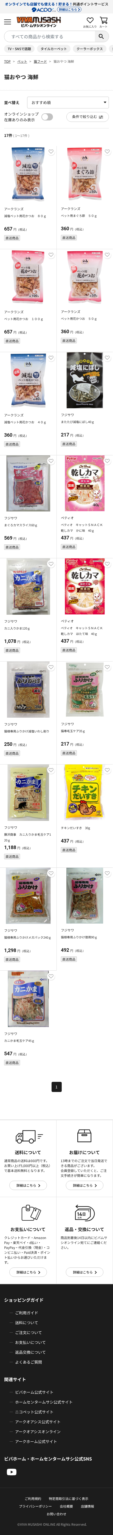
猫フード (40, 61)
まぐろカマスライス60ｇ (21, 525)
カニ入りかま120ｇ (17, 628)
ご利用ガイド (26, 1312)
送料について (26, 1322)
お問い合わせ (56, 1513)
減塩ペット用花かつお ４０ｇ (25, 422)
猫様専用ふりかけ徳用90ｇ (79, 937)
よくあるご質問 (28, 1362)
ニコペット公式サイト (34, 1412)
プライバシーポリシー (35, 1506)
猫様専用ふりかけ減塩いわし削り (26, 731)
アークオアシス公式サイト (38, 1421)
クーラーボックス (90, 48)
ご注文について (28, 1332)
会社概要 (66, 1506)
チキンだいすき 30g (75, 828)
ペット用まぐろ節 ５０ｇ (79, 215)
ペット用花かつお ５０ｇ (79, 318)
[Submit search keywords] (102, 36)
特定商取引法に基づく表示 (68, 1498)
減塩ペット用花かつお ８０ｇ (25, 216)
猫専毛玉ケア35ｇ (73, 731)
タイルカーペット (54, 48)
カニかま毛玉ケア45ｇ (19, 1040)
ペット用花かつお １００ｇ (23, 319)
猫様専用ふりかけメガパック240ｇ (27, 937)
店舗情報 (87, 1506)
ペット (22, 61)
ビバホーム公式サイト (34, 1392)
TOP (7, 61)
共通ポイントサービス (56, 6)
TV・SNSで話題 (19, 48)
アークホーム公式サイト (36, 1441)
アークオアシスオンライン (38, 1431)
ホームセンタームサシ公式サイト (44, 1402)
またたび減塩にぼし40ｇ (77, 421)
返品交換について (30, 1352)
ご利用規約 (33, 1498)
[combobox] (49, 36)
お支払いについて (30, 1342)
